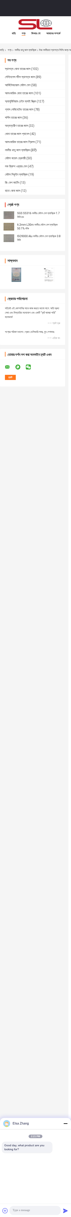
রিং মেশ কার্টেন (12, 182)
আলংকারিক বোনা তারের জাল (19, 93)
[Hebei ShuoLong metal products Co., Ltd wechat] (31, 367)
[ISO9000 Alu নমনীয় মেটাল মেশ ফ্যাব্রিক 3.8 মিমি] (9, 238)
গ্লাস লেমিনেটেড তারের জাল (19, 109)
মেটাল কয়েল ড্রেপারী (15, 158)
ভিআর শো (35, 33)
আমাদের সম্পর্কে (53, 33)
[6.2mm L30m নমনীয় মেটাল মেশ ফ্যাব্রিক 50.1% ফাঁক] (9, 226)
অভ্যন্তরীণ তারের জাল (16, 126)
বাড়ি (14, 33)
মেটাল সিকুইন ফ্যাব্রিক (16, 174)
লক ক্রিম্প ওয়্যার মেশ (16, 166)
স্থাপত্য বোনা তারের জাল (17, 69)
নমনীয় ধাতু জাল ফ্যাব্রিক (25, 50)
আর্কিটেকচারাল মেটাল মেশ (17, 85)
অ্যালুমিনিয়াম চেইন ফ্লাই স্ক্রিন (20, 101)
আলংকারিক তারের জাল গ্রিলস (20, 142)
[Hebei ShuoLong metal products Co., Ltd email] (10, 367)
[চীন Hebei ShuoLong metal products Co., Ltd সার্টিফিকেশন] (16, 274)
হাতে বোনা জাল (12, 191)
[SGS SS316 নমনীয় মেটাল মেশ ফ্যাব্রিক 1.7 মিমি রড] (9, 215)
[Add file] (5, 1210)
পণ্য (23, 33)
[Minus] (65, 1123)
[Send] (65, 1210)
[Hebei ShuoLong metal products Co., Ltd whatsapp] (20, 367)
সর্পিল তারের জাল (13, 117)
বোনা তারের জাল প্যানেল (17, 134)
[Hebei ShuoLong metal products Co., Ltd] (35, 24)
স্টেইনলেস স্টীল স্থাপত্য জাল (20, 77)
